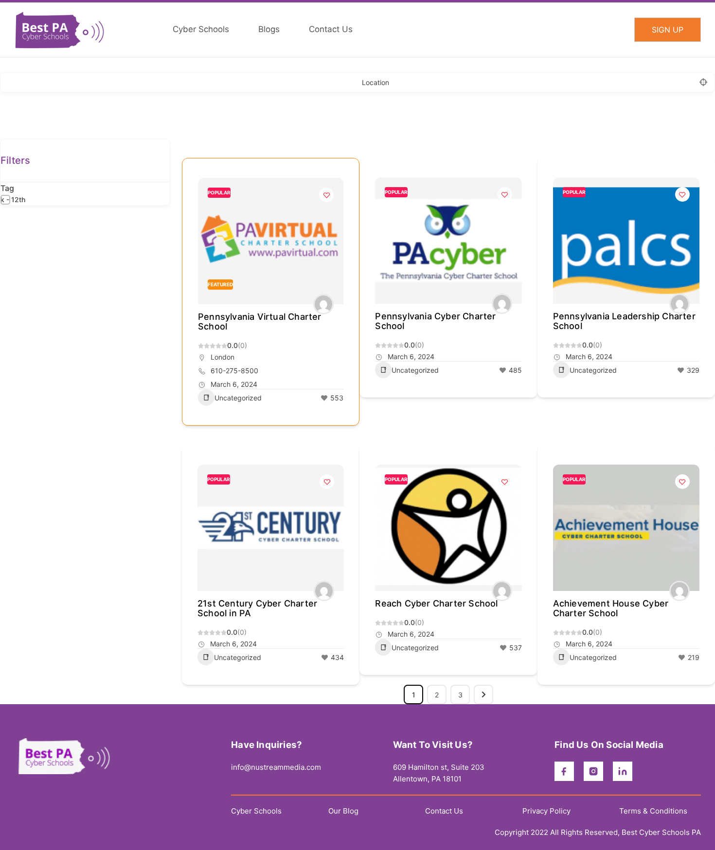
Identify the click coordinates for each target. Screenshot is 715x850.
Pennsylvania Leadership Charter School (624, 321)
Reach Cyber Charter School (436, 603)
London (222, 357)
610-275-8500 (234, 370)
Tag (7, 188)
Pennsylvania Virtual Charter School (260, 321)
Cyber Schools (256, 810)
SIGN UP (667, 30)
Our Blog (343, 810)
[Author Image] (323, 304)
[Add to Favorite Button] (326, 195)
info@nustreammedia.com (276, 767)
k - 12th (12, 199)
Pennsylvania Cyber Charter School (435, 321)
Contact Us (444, 810)
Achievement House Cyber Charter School (611, 608)
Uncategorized (238, 398)
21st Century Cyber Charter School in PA (257, 608)
